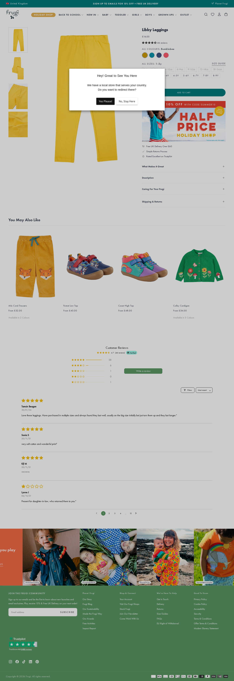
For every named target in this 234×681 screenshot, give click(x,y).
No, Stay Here (127, 101)
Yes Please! (105, 101)
